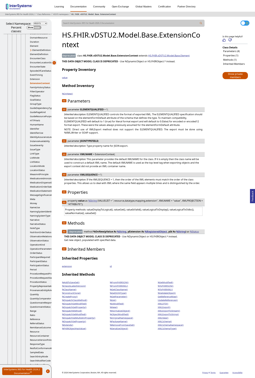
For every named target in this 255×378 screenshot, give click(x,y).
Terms (213, 372)
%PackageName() (119, 321)
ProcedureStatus (38, 281)
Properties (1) (230, 55)
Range (33, 310)
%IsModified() (117, 303)
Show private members (235, 75)
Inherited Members (234, 64)
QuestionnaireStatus (40, 306)
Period (33, 269)
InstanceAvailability (40, 141)
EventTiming (36, 74)
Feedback (252, 195)
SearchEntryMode (39, 356)
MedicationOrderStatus (42, 186)
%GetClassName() (119, 289)
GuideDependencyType (42, 107)
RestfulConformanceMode (43, 348)
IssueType (35, 149)
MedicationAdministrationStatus (46, 178)
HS (72, 14)
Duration (34, 41)
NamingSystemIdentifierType (45, 211)
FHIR (77, 14)
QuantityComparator (40, 298)
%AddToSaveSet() (71, 282)
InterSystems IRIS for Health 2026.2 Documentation (23, 371)
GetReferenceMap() (167, 296)
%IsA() (113, 300)
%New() (114, 307)
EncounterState (37, 66)
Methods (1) (230, 59)
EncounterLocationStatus (42, 62)
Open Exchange (120, 6)
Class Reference (43, 14)
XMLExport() (164, 307)
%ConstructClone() (71, 292)
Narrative (34, 219)
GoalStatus (35, 99)
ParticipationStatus (39, 265)
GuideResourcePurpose (42, 116)
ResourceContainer (39, 335)
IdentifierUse (36, 132)
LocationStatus (37, 170)
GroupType (35, 103)
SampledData (37, 352)
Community (99, 6)
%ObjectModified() (119, 314)
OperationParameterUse (42, 248)
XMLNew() (163, 317)
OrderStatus (36, 252)
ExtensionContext (108, 14)
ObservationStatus (39, 240)
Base (97, 14)
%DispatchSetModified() (74, 314)
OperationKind (37, 244)
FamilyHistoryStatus (40, 87)
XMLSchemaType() (167, 328)
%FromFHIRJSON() (119, 282)
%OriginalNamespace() (121, 317)
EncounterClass (37, 58)
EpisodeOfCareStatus (40, 70)
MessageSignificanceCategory (45, 194)
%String (92, 200)
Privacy (205, 372)
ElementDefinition (41, 50)
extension (67, 266)
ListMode (34, 157)
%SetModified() (165, 282)
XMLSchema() (165, 321)
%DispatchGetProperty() (74, 307)
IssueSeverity (36, 145)
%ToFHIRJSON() (165, 285)
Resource (34, 331)
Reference (35, 319)
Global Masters (143, 6)
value (64, 77)
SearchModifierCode (40, 360)
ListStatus (35, 161)
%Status (194, 231)
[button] (235, 75)
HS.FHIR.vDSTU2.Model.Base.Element (169, 55)
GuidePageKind (38, 112)
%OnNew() (67, 93)
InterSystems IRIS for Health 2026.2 (20, 14)
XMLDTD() (163, 303)
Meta (32, 199)
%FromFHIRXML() (119, 285)
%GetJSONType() (118, 292)
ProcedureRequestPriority (43, 273)
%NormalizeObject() (120, 310)
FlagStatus (35, 95)
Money (33, 203)
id (111, 266)
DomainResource (38, 37)
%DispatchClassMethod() (74, 300)
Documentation (78, 6)
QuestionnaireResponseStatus (45, 302)
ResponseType (37, 344)
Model (91, 14)
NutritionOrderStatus (40, 232)
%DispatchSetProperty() (74, 321)
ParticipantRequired (40, 257)
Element (34, 45)
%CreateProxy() (70, 296)
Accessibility (237, 372)
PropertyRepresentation (42, 286)
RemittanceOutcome (40, 327)
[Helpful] (224, 40)
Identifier (34, 128)
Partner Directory (187, 6)
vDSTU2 (83, 14)
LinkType (34, 153)
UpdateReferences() (168, 300)
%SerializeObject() (119, 328)
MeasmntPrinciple (39, 174)
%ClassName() (69, 289)
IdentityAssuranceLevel (42, 136)
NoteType (35, 228)
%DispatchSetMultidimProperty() (78, 317)
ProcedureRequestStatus (42, 277)
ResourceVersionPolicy (41, 339)
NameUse (35, 207)
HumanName (37, 124)
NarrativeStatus (38, 223)
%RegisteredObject (156, 231)
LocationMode (37, 165)
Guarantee (224, 372)
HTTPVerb (35, 120)
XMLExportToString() (168, 314)
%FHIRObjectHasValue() (74, 328)
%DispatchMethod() (72, 310)
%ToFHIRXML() (165, 289)
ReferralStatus (37, 323)
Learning (59, 6)
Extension (35, 78)
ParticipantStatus (38, 261)
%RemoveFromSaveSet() (122, 324)
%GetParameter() (118, 296)
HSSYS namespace (61, 14)
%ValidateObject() (167, 292)
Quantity (34, 294)
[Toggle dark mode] (245, 23)
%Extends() (67, 324)
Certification (164, 6)
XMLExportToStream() (169, 310)
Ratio (32, 315)
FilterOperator (37, 91)
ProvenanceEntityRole (41, 290)
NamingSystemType (40, 215)
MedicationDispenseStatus (43, 182)
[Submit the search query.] (201, 23)
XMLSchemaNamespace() (171, 324)
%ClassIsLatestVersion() (74, 285)
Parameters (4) (231, 51)
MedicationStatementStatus (44, 190)
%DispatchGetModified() (74, 303)
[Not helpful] (230, 40)
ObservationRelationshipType (45, 236)
